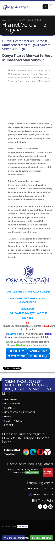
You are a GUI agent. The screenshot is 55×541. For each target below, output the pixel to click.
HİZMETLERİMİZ (12, 403)
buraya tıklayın (32, 472)
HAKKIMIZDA (10, 399)
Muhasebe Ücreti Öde (15, 537)
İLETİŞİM (8, 425)
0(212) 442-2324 (45, 488)
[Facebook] (40, 506)
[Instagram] (50, 506)
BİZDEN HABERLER (13, 420)
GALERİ (7, 416)
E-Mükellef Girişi (42, 537)
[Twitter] (45, 506)
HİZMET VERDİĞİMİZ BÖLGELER (19, 412)
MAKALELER (10, 407)
